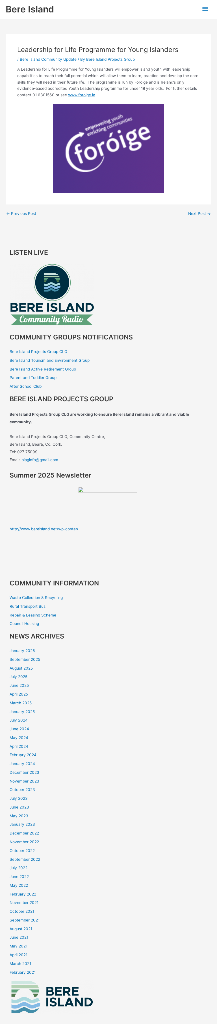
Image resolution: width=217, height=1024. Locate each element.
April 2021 (18, 955)
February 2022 (23, 894)
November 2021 (24, 902)
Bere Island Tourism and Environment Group (50, 360)
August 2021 (21, 929)
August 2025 (21, 668)
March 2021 (20, 963)
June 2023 (19, 807)
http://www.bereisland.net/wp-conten (44, 529)
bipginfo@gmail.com (39, 459)
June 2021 (19, 937)
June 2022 (19, 876)
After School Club (26, 386)
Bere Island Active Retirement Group (43, 369)
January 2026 (22, 650)
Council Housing (24, 623)
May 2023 (19, 816)
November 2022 (24, 842)
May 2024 (19, 737)
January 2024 (22, 763)
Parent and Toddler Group (33, 377)
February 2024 (23, 755)
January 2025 (22, 711)
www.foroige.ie (81, 95)
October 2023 (22, 789)
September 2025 (25, 659)
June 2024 (19, 729)
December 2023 (24, 772)
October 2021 (22, 911)
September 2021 (25, 920)
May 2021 (18, 946)
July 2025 (18, 676)
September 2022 (25, 859)
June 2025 (19, 685)
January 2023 (22, 824)
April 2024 (19, 746)
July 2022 (18, 868)
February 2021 (23, 972)
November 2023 (24, 781)
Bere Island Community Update (48, 59)
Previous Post (21, 214)
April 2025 (19, 694)
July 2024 (19, 720)
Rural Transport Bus (27, 606)
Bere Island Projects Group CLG (38, 351)
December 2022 (24, 833)
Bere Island (30, 9)
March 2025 (21, 703)
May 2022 (19, 885)
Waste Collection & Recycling (36, 597)
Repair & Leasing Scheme (33, 615)
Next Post (199, 214)
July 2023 (19, 798)
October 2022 (22, 850)
